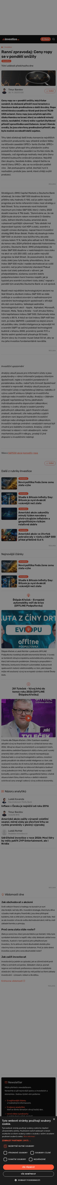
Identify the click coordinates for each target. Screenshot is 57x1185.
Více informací (29, 1136)
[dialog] (28, 1150)
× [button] (54, 1119)
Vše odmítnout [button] (28, 1174)
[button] (28, 1140)
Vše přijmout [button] (28, 1167)
